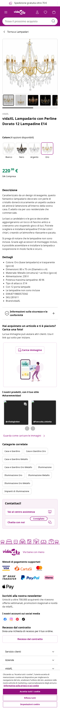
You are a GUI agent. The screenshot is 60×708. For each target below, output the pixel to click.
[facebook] (5, 619)
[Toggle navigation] (5, 12)
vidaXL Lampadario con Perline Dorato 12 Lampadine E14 (29, 121)
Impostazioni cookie (30, 704)
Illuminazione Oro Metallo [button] (17, 483)
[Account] (37, 12)
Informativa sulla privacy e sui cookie (21, 685)
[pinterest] (17, 619)
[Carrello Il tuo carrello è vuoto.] (54, 12)
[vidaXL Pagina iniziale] (19, 12)
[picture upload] (30, 370)
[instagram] (11, 619)
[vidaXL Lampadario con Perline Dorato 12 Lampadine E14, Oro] (30, 66)
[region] (30, 689)
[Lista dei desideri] (45, 12)
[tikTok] (23, 619)
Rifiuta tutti (30, 698)
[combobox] (30, 21)
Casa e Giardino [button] (12, 451)
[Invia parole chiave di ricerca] (53, 21)
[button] (9, 152)
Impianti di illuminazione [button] (17, 491)
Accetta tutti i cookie (30, 691)
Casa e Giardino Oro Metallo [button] (18, 467)
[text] (10, 171)
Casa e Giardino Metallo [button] (16, 459)
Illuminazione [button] (45, 467)
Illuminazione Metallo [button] (39, 475)
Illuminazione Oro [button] (13, 475)
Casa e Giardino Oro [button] (36, 451)
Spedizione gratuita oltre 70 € (30, 3)
